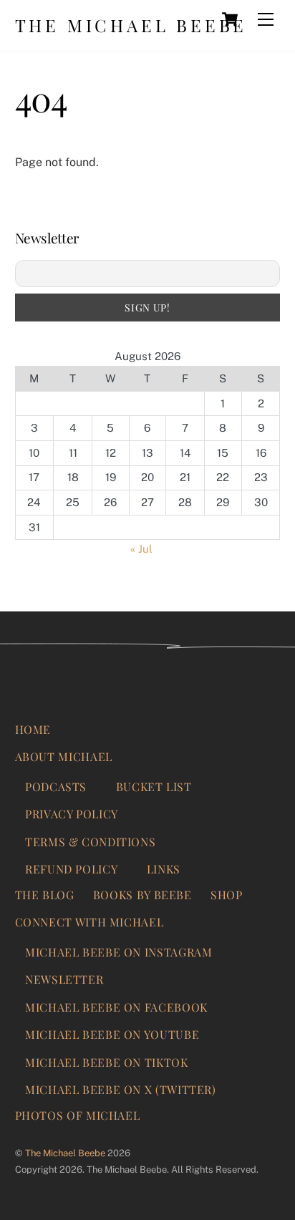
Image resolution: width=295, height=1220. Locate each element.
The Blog (44, 894)
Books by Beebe (142, 894)
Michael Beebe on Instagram (118, 951)
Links (163, 868)
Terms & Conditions (90, 841)
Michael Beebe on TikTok (106, 1062)
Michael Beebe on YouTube (112, 1034)
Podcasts (56, 786)
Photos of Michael (77, 1115)
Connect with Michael (89, 921)
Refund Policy (71, 868)
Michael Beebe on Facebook (116, 1007)
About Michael (63, 756)
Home (33, 729)
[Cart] (230, 19)
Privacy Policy (71, 813)
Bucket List (154, 786)
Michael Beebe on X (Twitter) (120, 1089)
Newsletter (64, 979)
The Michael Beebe (65, 1153)
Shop (227, 894)
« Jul (141, 549)
